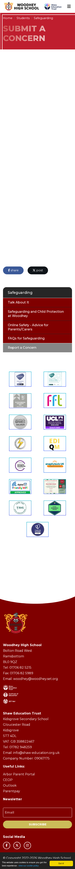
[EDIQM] (55, 443)
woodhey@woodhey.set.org (35, 679)
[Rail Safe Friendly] (20, 443)
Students (23, 18)
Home (7, 18)
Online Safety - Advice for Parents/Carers (28, 327)
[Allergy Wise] (55, 465)
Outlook (10, 785)
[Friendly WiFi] (20, 487)
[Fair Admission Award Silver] (20, 400)
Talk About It (18, 302)
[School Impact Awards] (55, 508)
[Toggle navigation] (69, 6)
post (39, 270)
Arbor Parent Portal (19, 774)
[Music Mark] (55, 487)
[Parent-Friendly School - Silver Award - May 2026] (37, 529)
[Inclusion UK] (20, 465)
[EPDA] (55, 379)
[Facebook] (6, 845)
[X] (17, 845)
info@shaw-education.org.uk (36, 753)
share (14, 270)
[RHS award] (20, 508)
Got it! (61, 863)
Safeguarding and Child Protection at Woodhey (36, 314)
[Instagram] (27, 845)
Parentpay (11, 791)
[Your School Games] (20, 422)
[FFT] (55, 400)
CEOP (8, 780)
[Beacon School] (55, 422)
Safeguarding (43, 18)
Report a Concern (22, 347)
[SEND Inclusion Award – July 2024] (20, 379)
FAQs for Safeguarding (26, 338)
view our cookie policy (29, 865)
